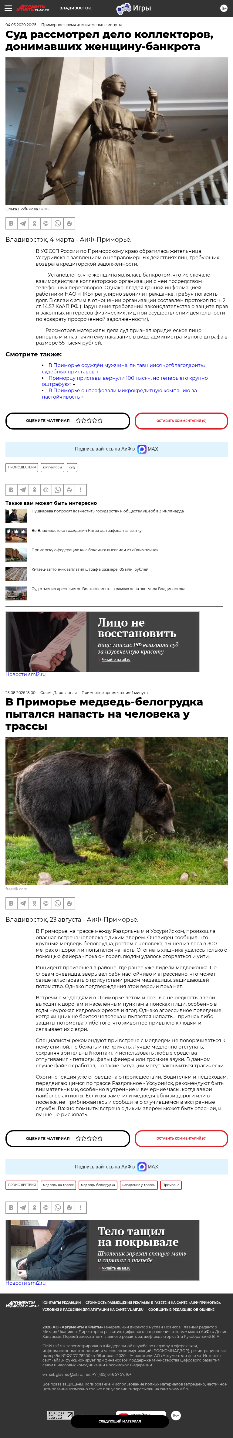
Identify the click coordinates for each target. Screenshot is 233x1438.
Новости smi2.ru (25, 674)
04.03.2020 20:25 (20, 24)
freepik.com (16, 889)
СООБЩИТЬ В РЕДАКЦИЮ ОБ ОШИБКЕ (181, 1310)
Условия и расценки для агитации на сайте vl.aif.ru (93, 1310)
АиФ (45, 209)
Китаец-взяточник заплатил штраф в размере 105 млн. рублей (90, 569)
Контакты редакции (61, 1303)
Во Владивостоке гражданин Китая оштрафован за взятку (87, 530)
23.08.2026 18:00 (20, 692)
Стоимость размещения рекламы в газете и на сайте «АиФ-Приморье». (153, 1303)
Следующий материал (120, 1421)
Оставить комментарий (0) (182, 421)
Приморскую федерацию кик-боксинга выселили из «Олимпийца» (95, 550)
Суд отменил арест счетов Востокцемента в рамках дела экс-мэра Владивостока (108, 588)
